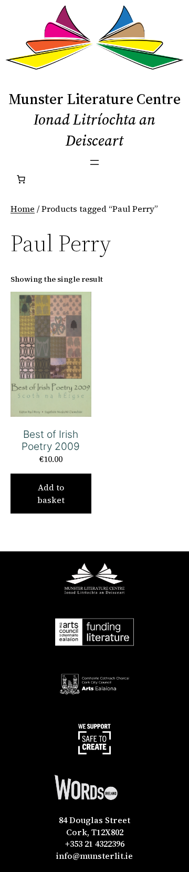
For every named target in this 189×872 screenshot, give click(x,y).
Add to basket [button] (51, 493)
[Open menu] (94, 162)
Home (22, 208)
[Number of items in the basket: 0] (21, 179)
